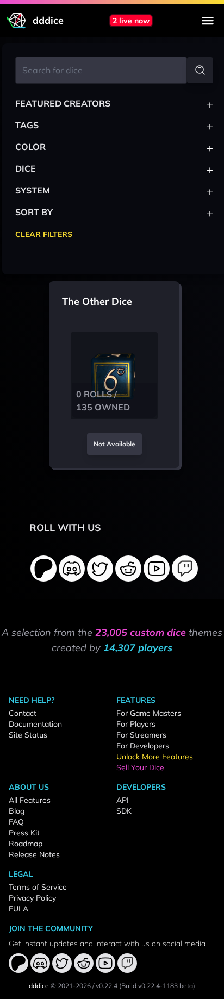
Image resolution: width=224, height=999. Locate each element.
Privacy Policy (32, 898)
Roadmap (25, 843)
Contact (22, 713)
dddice (39, 986)
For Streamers (141, 735)
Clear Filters (43, 234)
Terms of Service (38, 887)
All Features (30, 800)
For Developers (142, 746)
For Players (135, 724)
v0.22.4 (106, 986)
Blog (16, 811)
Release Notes (34, 854)
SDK (124, 811)
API (122, 800)
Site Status (28, 735)
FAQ (16, 822)
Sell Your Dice (140, 767)
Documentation (35, 724)
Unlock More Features (154, 756)
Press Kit (24, 833)
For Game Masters (148, 713)
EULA (18, 909)
